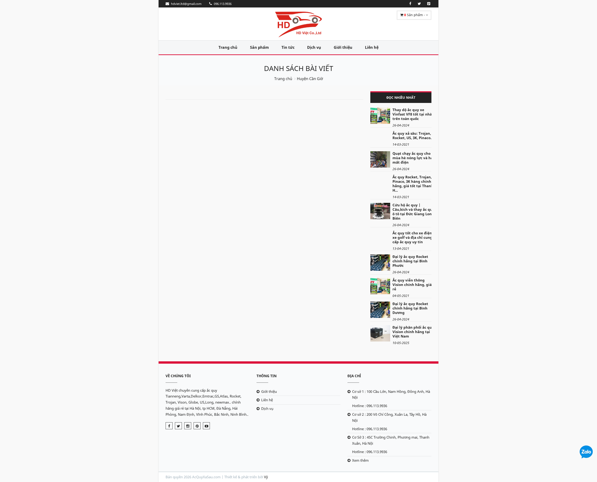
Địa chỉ (354, 375)
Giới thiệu (343, 47)
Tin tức (288, 47)
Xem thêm (360, 460)
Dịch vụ (314, 47)
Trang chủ (228, 47)
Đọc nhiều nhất (400, 97)
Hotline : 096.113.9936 (369, 405)
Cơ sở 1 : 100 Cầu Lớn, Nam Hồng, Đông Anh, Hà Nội (391, 394)
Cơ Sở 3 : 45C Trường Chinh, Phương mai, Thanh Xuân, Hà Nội (390, 440)
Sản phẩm (259, 47)
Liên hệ (371, 47)
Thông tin (267, 375)
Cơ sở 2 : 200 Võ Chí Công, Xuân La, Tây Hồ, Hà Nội (389, 417)
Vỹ (266, 477)
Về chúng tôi (178, 375)
